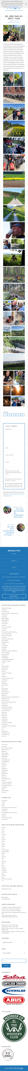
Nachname (14, 560)
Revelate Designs (5, 851)
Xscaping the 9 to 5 (6, 732)
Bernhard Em (4, 615)
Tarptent (3, 867)
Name (7, 447)
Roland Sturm (4, 715)
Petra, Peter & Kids (5, 710)
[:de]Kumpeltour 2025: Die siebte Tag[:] (10, 925)
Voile (3, 877)
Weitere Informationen (14, 6)
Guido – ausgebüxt (5, 652)
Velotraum (4, 875)
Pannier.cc (4, 780)
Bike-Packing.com (5, 749)
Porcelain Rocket (5, 850)
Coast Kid (4, 630)
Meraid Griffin (5, 690)
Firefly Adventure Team (6, 889)
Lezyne (3, 838)
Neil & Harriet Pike (5, 698)
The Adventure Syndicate (7, 782)
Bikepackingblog (5, 618)
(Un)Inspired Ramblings (6, 608)
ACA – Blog (4, 746)
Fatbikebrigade (5, 770)
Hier (21, 1068)
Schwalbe (4, 856)
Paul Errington (5, 703)
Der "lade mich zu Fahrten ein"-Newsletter (15, 577)
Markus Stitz (4, 683)
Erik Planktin (4, 647)
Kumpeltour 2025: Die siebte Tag (14, 907)
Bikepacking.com (5, 754)
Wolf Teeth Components (7, 879)
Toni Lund (4, 727)
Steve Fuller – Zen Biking (7, 722)
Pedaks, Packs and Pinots (7, 707)
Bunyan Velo (4, 758)
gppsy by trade (5, 773)
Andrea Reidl (4, 800)
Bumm (3, 832)
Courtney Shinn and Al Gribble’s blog (9, 632)
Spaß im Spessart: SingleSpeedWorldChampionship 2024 (10, 916)
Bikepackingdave (5, 620)
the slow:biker (4, 724)
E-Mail (14, 567)
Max (3, 686)
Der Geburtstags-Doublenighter (13, 909)
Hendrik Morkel (5, 657)
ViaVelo (3, 789)
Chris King (4, 834)
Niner (3, 843)
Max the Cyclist (5, 688)
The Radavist (4, 787)
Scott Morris (4, 717)
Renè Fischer (4, 712)
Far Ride (3, 766)
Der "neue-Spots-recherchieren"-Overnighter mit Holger (14, 530)
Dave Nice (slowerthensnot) (7, 639)
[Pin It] (14, 414)
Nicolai (3, 841)
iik (2, 664)
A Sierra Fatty (4, 744)
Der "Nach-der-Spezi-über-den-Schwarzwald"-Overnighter (14, 512)
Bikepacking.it (4, 756)
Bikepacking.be (5, 753)
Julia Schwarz (4, 811)
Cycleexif (3, 763)
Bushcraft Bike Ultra (6, 760)
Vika (2, 729)
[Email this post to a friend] (22, 414)
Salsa (3, 855)
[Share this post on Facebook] (5, 414)
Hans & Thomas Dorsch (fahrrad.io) (9, 807)
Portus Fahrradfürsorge (6, 817)
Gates (3, 836)
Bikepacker (4, 751)
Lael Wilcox (4, 681)
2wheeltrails (4, 609)
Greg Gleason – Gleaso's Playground (9, 650)
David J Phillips (5, 640)
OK (21, 6)
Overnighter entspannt (13, 22)
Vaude (3, 873)
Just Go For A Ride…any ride (7, 678)
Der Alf (3, 804)
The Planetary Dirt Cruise (7, 785)
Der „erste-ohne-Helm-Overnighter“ (13, 910)
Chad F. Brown (5, 623)
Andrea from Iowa (5, 611)
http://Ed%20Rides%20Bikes (7, 659)
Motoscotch (4, 777)
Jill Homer (4, 671)
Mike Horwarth (5, 693)
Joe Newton (4, 676)
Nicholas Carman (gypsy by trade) (9, 702)
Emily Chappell (5, 645)
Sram (3, 863)
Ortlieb (3, 846)
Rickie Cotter (4, 714)
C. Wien (3, 802)
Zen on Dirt (4, 736)
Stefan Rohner (5, 720)
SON (3, 858)
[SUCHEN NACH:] (14, 960)
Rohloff (3, 853)
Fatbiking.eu (4, 772)
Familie (16, 20)
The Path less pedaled (6, 783)
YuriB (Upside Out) (5, 734)
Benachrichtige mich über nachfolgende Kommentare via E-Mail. (13, 473)
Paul (3, 848)
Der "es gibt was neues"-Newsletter (15, 583)
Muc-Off (3, 839)
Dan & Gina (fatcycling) (6, 635)
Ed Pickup (4, 644)
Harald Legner (5, 656)
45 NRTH (3, 827)
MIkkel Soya (4, 695)
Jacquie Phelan (5, 809)
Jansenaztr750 (5, 668)
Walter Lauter (4, 731)
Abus (3, 829)
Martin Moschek (5, 685)
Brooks (3, 831)
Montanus (4, 775)
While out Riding (5, 790)
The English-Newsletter (15, 580)
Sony (3, 860)
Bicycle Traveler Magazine (7, 748)
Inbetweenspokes (5, 666)
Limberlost (4, 814)
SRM (3, 865)
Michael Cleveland (5, 691)
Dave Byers (4, 637)
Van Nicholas (4, 872)
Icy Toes (3, 662)
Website (7, 462)
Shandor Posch (5, 719)
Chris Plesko (4, 628)
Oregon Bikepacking (6, 778)
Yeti (2, 880)
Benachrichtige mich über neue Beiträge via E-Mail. (13, 480)
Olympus (3, 844)
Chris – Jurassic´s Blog (6, 627)
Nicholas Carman (5, 700)
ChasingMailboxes (5, 761)
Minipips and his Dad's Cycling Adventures (10, 697)
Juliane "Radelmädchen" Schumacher (9, 812)
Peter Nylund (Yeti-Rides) (7, 709)
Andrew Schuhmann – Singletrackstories (10, 613)
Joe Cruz (3, 674)
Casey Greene (5, 621)
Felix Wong (4, 649)
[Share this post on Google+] (18, 414)
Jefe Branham (4, 669)
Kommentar (8, 429)
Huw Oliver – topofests (6, 661)
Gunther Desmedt (5, 654)
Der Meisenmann (5, 642)
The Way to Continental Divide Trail (9, 726)
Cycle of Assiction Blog (6, 633)
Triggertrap (4, 870)
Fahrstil (3, 805)
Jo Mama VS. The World (6, 673)
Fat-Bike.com (4, 768)
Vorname (14, 553)
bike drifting (4, 616)
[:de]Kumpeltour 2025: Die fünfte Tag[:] (10, 926)
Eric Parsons (4, 765)
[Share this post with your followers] (9, 414)
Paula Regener (5, 705)
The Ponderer (4, 819)
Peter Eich (4, 816)
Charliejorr (4, 625)
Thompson (4, 868)
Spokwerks (4, 861)
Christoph (4, 909)
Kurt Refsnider (5, 680)
